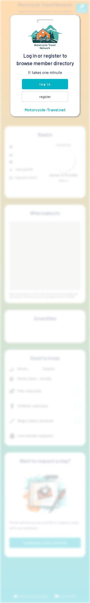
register (45, 97)
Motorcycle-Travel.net (45, 110)
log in (45, 84)
